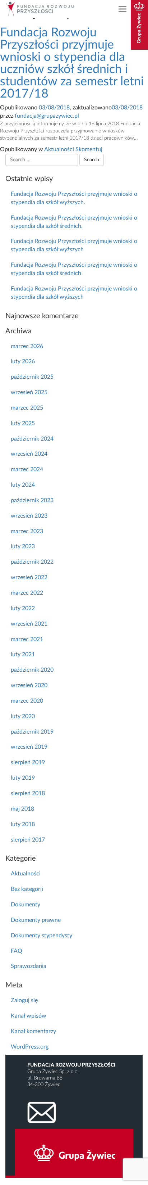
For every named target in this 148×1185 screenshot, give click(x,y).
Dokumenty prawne (36, 920)
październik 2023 (32, 500)
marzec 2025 (27, 408)
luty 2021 (23, 654)
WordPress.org (29, 1047)
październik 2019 (32, 732)
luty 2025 (23, 423)
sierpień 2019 (28, 762)
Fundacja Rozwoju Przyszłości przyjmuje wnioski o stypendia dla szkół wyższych (74, 245)
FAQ (16, 951)
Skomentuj (88, 149)
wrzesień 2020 (29, 685)
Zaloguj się (24, 1000)
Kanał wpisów (28, 1016)
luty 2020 (23, 716)
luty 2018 (23, 824)
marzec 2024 (27, 469)
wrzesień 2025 (29, 392)
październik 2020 (32, 670)
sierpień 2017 (28, 840)
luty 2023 (23, 546)
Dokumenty (25, 904)
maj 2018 (22, 809)
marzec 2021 (27, 639)
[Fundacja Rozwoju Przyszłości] (41, 9)
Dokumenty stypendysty (41, 935)
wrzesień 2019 (29, 747)
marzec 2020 (27, 701)
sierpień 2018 (28, 793)
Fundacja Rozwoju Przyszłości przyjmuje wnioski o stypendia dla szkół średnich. (74, 222)
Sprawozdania (28, 966)
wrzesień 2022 (29, 577)
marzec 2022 (27, 593)
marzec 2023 (27, 531)
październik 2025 (32, 377)
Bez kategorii (27, 889)
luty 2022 (23, 608)
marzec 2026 (27, 346)
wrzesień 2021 (29, 624)
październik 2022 (32, 562)
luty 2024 (23, 485)
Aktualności (59, 149)
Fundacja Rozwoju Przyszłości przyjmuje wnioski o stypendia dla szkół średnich (74, 269)
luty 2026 (23, 361)
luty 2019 (23, 778)
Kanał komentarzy (33, 1031)
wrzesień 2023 (29, 516)
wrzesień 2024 (29, 454)
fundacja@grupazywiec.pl (47, 116)
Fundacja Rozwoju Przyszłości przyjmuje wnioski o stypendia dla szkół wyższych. (74, 198)
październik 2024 (32, 439)
